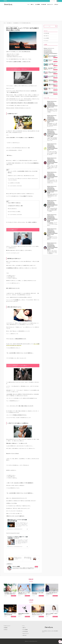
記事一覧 (36, 566)
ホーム (28, 4)
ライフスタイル (46, 40)
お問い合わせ (56, 4)
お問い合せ (5, 629)
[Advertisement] (31, 14)
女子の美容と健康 (43, 4)
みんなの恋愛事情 (37, 4)
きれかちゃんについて (50, 4)
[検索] (56, 26)
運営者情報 (5, 627)
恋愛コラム (32, 4)
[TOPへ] (59, 641)
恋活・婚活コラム (46, 35)
